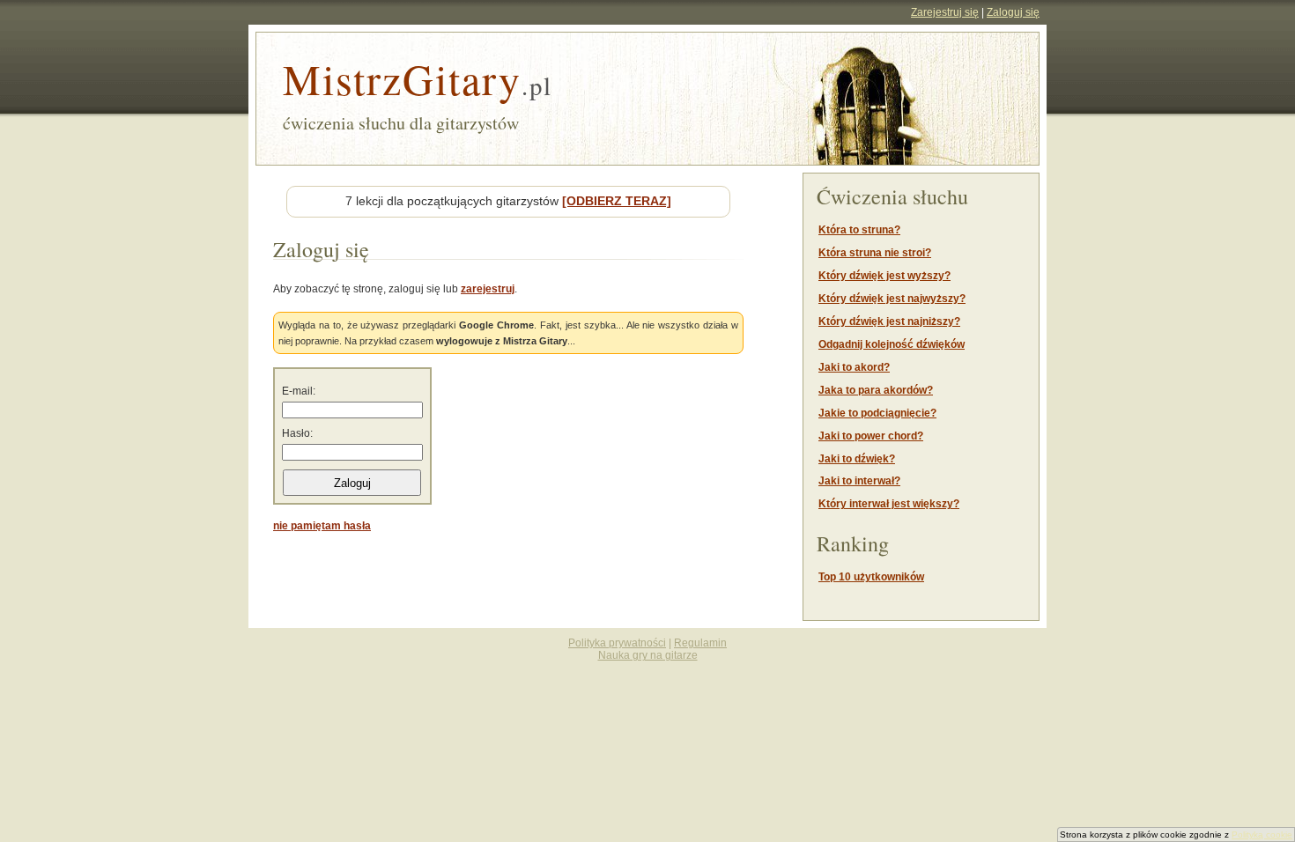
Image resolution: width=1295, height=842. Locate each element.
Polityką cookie (1262, 834)
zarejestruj (487, 289)
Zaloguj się (1013, 12)
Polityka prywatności (617, 643)
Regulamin (700, 643)
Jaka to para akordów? (875, 390)
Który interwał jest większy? (888, 504)
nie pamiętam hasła (322, 526)
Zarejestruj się (945, 12)
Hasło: (297, 433)
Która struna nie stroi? (874, 253)
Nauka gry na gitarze (648, 655)
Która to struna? (859, 230)
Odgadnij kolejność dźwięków (891, 344)
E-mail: (298, 391)
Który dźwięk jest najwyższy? (892, 298)
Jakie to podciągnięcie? (877, 413)
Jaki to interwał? (859, 481)
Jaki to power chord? (870, 436)
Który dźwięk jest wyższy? (884, 276)
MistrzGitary (417, 78)
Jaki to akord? (854, 367)
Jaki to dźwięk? (856, 459)
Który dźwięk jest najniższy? (889, 321)
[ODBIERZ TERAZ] (616, 201)
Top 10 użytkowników (871, 577)
